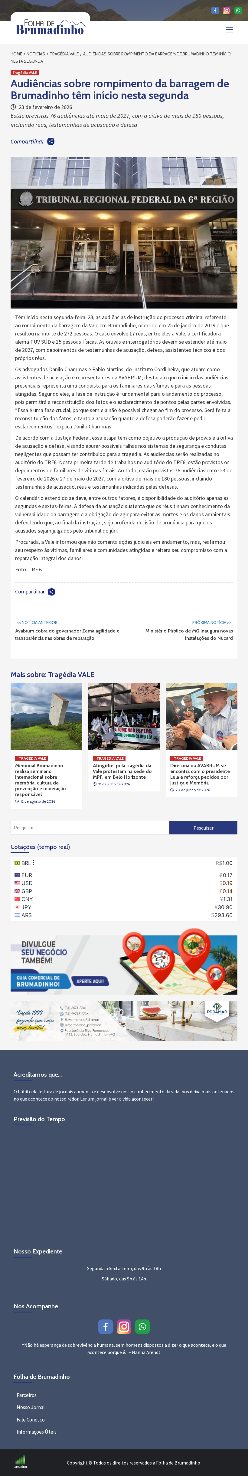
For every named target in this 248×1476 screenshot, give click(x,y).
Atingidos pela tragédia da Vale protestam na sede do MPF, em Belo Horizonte (122, 771)
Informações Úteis (37, 1431)
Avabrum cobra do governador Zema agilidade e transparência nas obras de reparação (67, 630)
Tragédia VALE (24, 72)
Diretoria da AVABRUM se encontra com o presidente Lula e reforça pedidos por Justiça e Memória (200, 774)
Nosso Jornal (31, 1407)
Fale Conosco (31, 1419)
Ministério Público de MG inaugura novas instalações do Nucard (189, 630)
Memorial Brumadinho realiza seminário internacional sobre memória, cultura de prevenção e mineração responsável (40, 780)
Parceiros (27, 1395)
